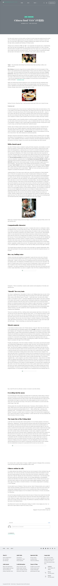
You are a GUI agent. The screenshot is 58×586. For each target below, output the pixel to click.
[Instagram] (45, 548)
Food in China (30, 16)
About (35, 2)
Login (49, 522)
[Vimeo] (50, 548)
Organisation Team (21, 559)
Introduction (19, 557)
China (26, 16)
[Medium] (54, 548)
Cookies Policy (33, 559)
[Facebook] (41, 548)
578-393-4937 (51, 573)
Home (22, 2)
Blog (28, 2)
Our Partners (5, 560)
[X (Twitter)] (43, 548)
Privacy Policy (33, 557)
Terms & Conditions (34, 560)
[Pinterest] (52, 548)
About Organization (7, 557)
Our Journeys (6, 559)
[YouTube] (47, 548)
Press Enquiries (20, 560)
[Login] (46, 2)
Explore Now (52, 2)
